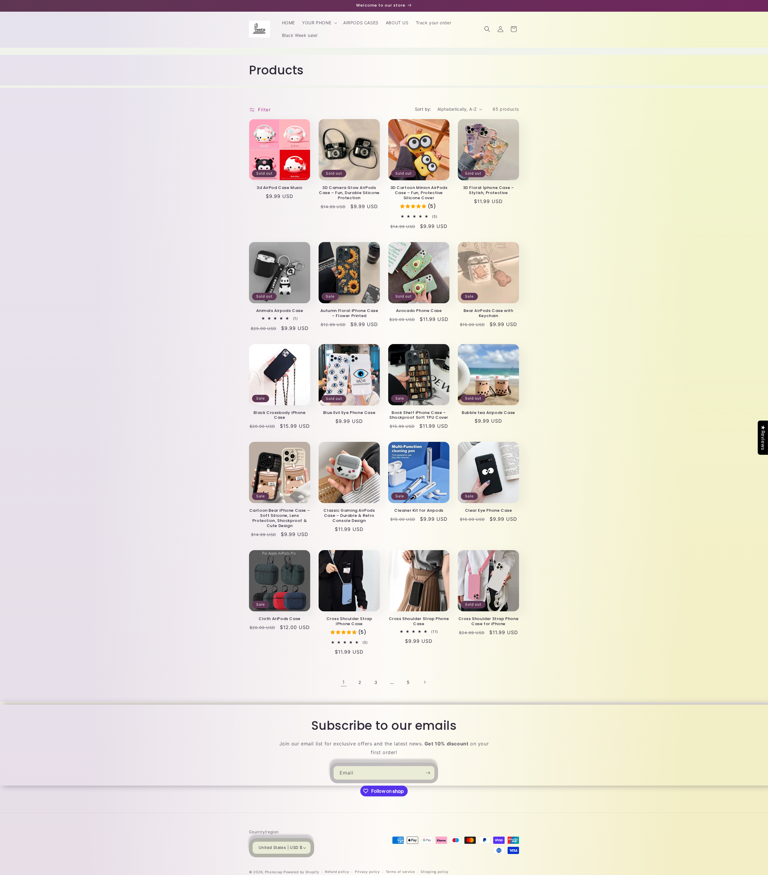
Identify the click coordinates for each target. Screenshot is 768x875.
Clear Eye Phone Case (488, 510)
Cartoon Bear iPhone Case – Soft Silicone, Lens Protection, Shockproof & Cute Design (279, 518)
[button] (319, 22)
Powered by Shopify (301, 872)
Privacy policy (367, 872)
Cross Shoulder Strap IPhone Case (349, 621)
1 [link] (343, 682)
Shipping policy (434, 872)
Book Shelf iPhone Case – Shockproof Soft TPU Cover (418, 415)
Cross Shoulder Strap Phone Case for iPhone (488, 621)
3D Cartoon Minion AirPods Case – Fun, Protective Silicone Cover (419, 193)
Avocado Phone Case (419, 310)
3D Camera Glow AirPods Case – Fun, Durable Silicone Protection (349, 193)
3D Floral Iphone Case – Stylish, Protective (488, 190)
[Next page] (424, 682)
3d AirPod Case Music (279, 187)
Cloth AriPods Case (280, 619)
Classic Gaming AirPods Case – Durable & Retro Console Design (349, 515)
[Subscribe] (427, 773)
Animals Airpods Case (279, 310)
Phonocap (274, 872)
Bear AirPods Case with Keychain (488, 313)
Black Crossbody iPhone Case (279, 415)
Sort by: (423, 109)
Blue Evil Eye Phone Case (349, 412)
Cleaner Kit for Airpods (418, 510)
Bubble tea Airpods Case (488, 412)
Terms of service (400, 872)
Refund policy (337, 872)
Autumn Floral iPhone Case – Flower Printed (349, 313)
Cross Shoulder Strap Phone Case (419, 621)
